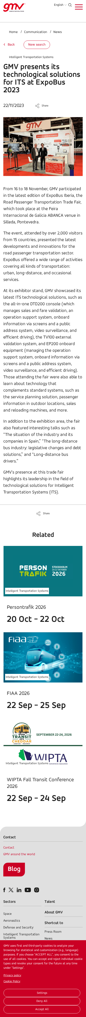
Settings (42, 993)
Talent (50, 902)
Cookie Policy (12, 981)
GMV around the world (19, 854)
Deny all (41, 1001)
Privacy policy (12, 975)
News (57, 32)
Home (13, 32)
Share (45, 105)
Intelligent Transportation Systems (31, 57)
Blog (14, 869)
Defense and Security (18, 927)
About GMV (54, 912)
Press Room (53, 932)
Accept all (42, 1009)
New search (36, 44)
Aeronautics (11, 920)
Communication (35, 32)
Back (11, 44)
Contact (8, 847)
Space (7, 914)
